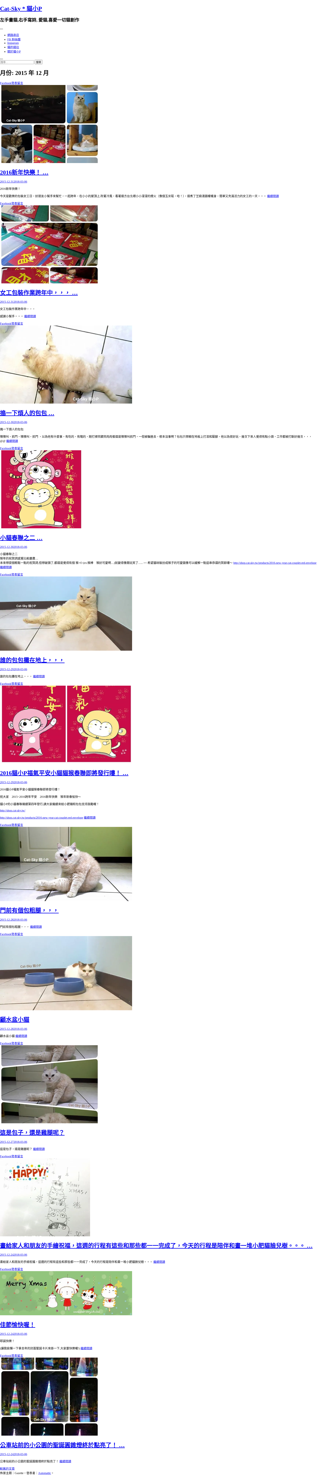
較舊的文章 (7, 1468)
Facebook (5, 83)
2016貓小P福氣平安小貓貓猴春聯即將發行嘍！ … (64, 773)
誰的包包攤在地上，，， (32, 660)
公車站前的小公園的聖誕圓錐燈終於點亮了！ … (62, 1445)
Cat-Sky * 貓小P (21, 8)
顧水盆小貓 (14, 1019)
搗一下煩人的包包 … (27, 413)
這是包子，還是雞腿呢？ (32, 1132)
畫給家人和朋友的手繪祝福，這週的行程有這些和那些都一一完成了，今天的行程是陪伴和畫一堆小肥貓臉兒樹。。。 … (156, 1245)
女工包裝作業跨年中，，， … (39, 292)
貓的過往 (13, 47)
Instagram (13, 43)
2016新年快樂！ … (24, 172)
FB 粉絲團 (14, 39)
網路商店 (13, 35)
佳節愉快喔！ (17, 1324)
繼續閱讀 (273, 196)
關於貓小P (14, 51)
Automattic (44, 1473)
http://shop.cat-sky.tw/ (12, 810)
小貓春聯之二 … (21, 538)
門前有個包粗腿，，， (29, 910)
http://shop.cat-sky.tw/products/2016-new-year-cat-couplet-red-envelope (274, 562)
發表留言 (17, 83)
